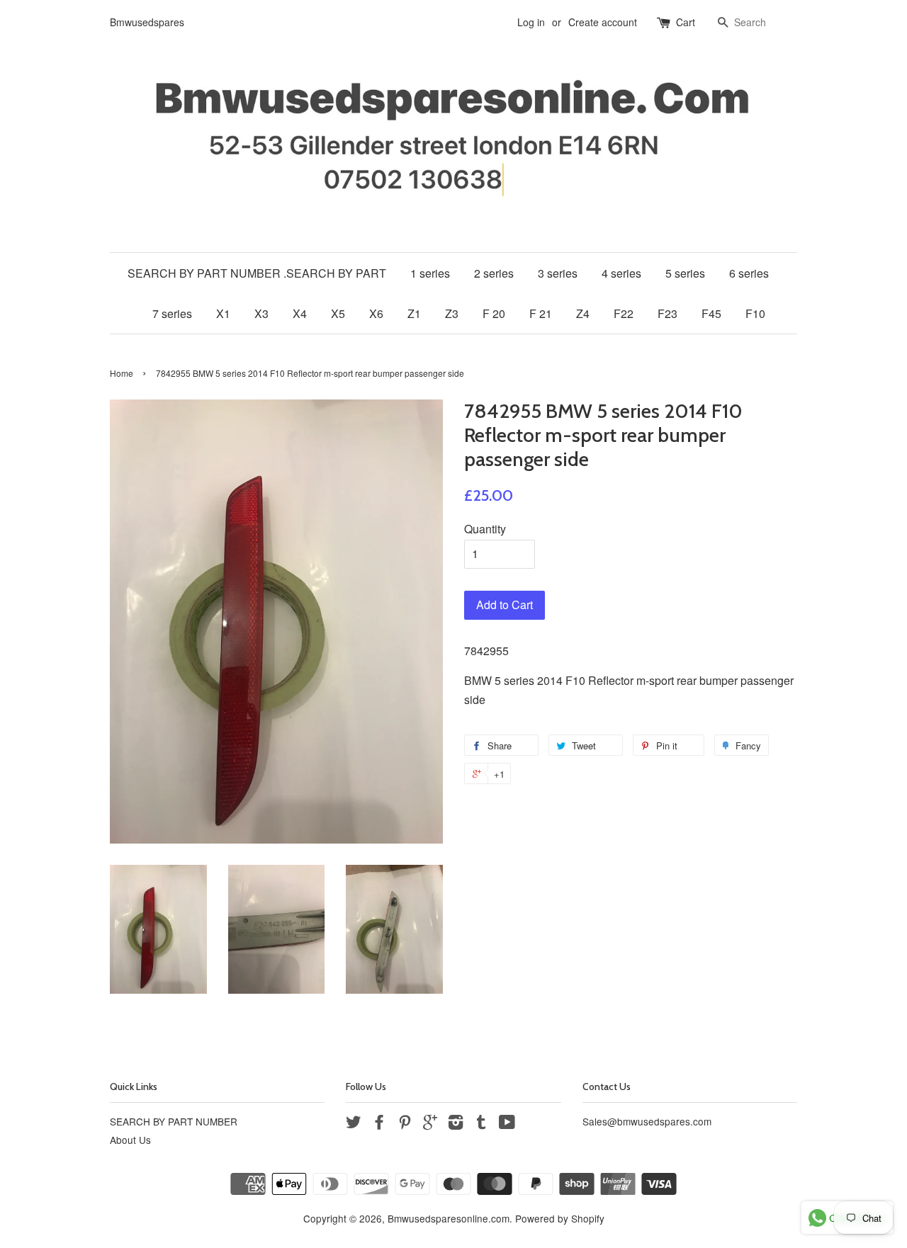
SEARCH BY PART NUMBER (173, 1121)
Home (121, 373)
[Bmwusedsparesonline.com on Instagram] (455, 1124)
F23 (667, 313)
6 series (749, 273)
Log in (531, 22)
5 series (685, 273)
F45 (711, 313)
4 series (621, 273)
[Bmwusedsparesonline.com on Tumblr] (481, 1124)
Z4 (583, 313)
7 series (172, 313)
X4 (300, 313)
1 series (430, 273)
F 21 (540, 313)
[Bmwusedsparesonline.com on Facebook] (379, 1124)
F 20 (494, 313)
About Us (130, 1140)
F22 (623, 313)
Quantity (485, 529)
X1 (223, 313)
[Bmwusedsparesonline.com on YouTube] (507, 1124)
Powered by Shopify (559, 1218)
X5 (338, 313)
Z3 (451, 313)
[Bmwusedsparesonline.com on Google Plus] (430, 1124)
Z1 (414, 313)
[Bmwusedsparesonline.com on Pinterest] (404, 1124)
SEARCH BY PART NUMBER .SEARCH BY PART (257, 273)
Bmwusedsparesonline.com (448, 1218)
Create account (602, 22)
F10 (755, 313)
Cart (685, 22)
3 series (558, 273)
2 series (494, 273)
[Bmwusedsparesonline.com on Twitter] (353, 1124)
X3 (261, 313)
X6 (376, 313)
